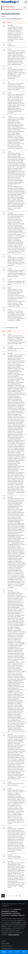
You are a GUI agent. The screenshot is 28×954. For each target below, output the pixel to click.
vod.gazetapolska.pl (6, 913)
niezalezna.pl (17, 909)
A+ (10, 952)
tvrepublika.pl (14, 915)
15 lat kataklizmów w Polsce (12, 327)
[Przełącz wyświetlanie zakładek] (25, 7)
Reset (24, 952)
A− (17, 952)
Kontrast (4, 952)
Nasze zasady (5, 943)
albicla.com (22, 915)
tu (13, 922)
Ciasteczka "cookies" (7, 946)
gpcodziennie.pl (5, 915)
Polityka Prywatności (13, 934)
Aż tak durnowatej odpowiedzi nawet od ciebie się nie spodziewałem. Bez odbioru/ (16, 283)
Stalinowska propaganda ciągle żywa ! (14, 19)
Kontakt (3, 941)
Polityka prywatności (6, 948)
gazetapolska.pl (5, 911)
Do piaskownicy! (11, 45)
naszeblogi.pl (16, 913)
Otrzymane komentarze (8, 6)
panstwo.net (14, 911)
